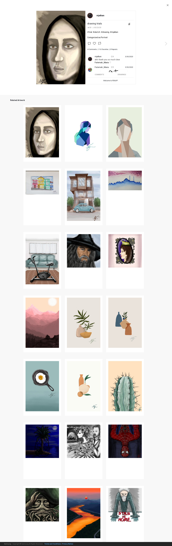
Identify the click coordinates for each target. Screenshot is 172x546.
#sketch (96, 32)
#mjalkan (114, 32)
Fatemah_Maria (102, 62)
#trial (89, 32)
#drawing (105, 32)
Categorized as (97, 37)
